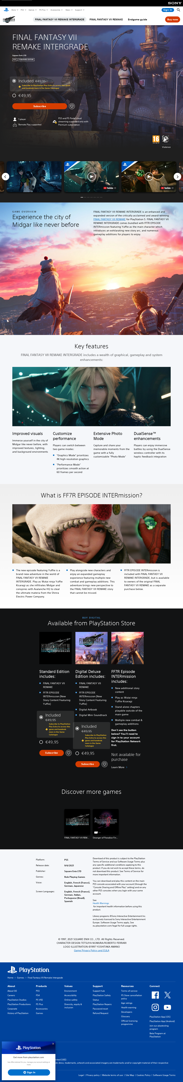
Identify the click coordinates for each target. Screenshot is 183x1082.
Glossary (125, 1016)
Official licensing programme (129, 1022)
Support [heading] (98, 986)
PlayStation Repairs (102, 1004)
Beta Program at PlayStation (157, 1035)
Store (13, 10)
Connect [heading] (155, 986)
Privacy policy (93, 1075)
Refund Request (100, 1013)
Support (78, 10)
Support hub (99, 990)
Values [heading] (68, 986)
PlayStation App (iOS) (160, 1016)
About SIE (12, 990)
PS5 (22, 10)
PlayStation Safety (102, 995)
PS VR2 (39, 999)
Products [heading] (41, 986)
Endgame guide (137, 19)
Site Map (129, 1075)
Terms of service (129, 990)
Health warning (128, 1007)
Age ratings (126, 1003)
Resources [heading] (127, 986)
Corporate (12, 1008)
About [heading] (11, 986)
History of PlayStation (18, 1013)
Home (10, 977)
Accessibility (70, 995)
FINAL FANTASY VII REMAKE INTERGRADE (59, 19)
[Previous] (5, 176)
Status (96, 999)
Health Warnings (101, 903)
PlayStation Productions (19, 1004)
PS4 (38, 995)
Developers (126, 1011)
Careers (11, 995)
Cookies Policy (143, 1075)
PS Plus (42, 10)
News (67, 10)
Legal (81, 1075)
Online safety (70, 999)
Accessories (55, 10)
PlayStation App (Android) (162, 1021)
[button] (91, 176)
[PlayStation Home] (6, 10)
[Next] (177, 176)
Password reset (100, 1008)
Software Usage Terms (164, 1075)
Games (31, 10)
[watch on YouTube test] (109, 188)
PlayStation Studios (17, 999)
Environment (70, 990)
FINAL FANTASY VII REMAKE (106, 19)
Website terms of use (112, 1075)
